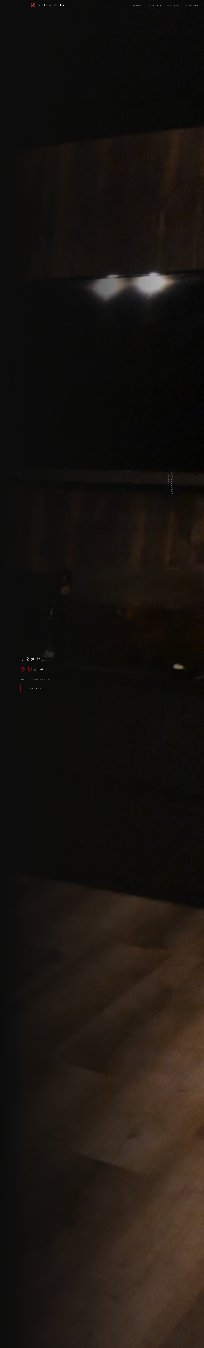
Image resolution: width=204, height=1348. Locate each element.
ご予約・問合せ (34, 688)
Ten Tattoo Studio (50, 5)
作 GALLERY (173, 5)
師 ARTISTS (155, 5)
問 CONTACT (191, 5)
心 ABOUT (138, 5)
